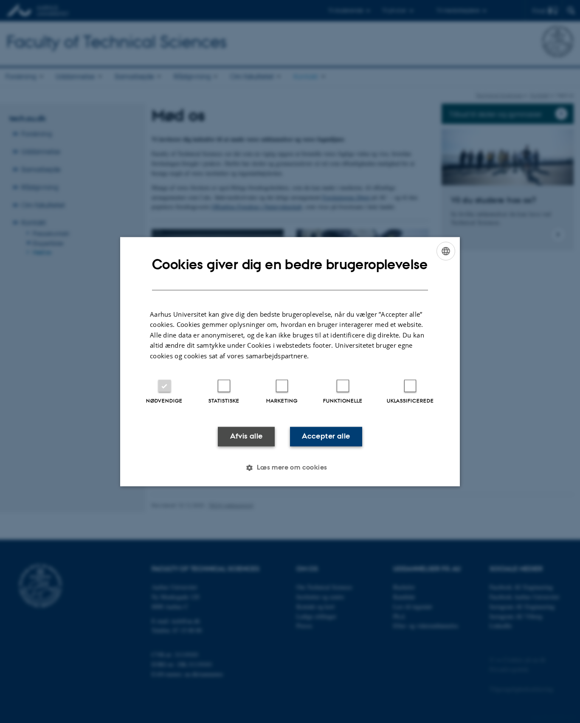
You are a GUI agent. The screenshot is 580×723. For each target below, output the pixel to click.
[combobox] (446, 251)
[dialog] (290, 361)
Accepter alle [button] (326, 436)
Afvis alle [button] (246, 436)
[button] (290, 467)
